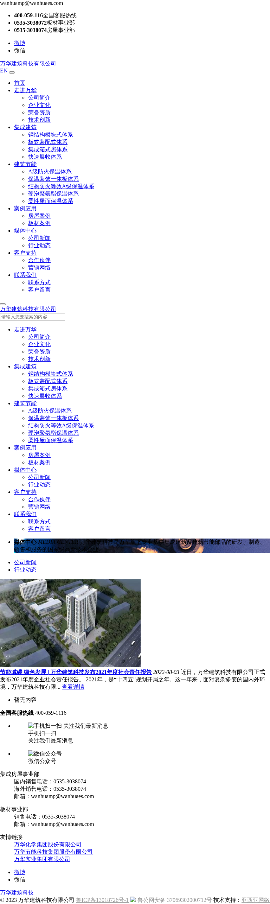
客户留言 (39, 290)
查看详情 (73, 687)
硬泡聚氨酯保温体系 (53, 194)
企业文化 (39, 105)
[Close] (3, 304)
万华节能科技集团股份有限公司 (53, 852)
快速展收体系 (45, 157)
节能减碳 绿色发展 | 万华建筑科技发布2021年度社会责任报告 (76, 672)
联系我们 (25, 275)
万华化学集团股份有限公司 (48, 844)
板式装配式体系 (48, 142)
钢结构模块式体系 (50, 135)
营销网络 (39, 267)
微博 (19, 43)
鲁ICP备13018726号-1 (102, 900)
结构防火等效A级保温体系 (61, 186)
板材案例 (39, 223)
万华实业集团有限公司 (42, 859)
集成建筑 (25, 127)
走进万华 (25, 90)
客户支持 (25, 253)
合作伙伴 (39, 260)
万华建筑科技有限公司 (28, 63)
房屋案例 (39, 216)
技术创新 (39, 120)
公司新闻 (39, 238)
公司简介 (39, 98)
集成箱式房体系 (48, 149)
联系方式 (39, 282)
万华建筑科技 (17, 893)
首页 (19, 83)
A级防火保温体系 (50, 171)
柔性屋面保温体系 (50, 201)
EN (4, 71)
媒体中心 (25, 231)
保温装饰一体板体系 (53, 179)
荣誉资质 (39, 112)
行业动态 (39, 245)
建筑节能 (25, 164)
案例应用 (25, 208)
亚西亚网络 (256, 900)
